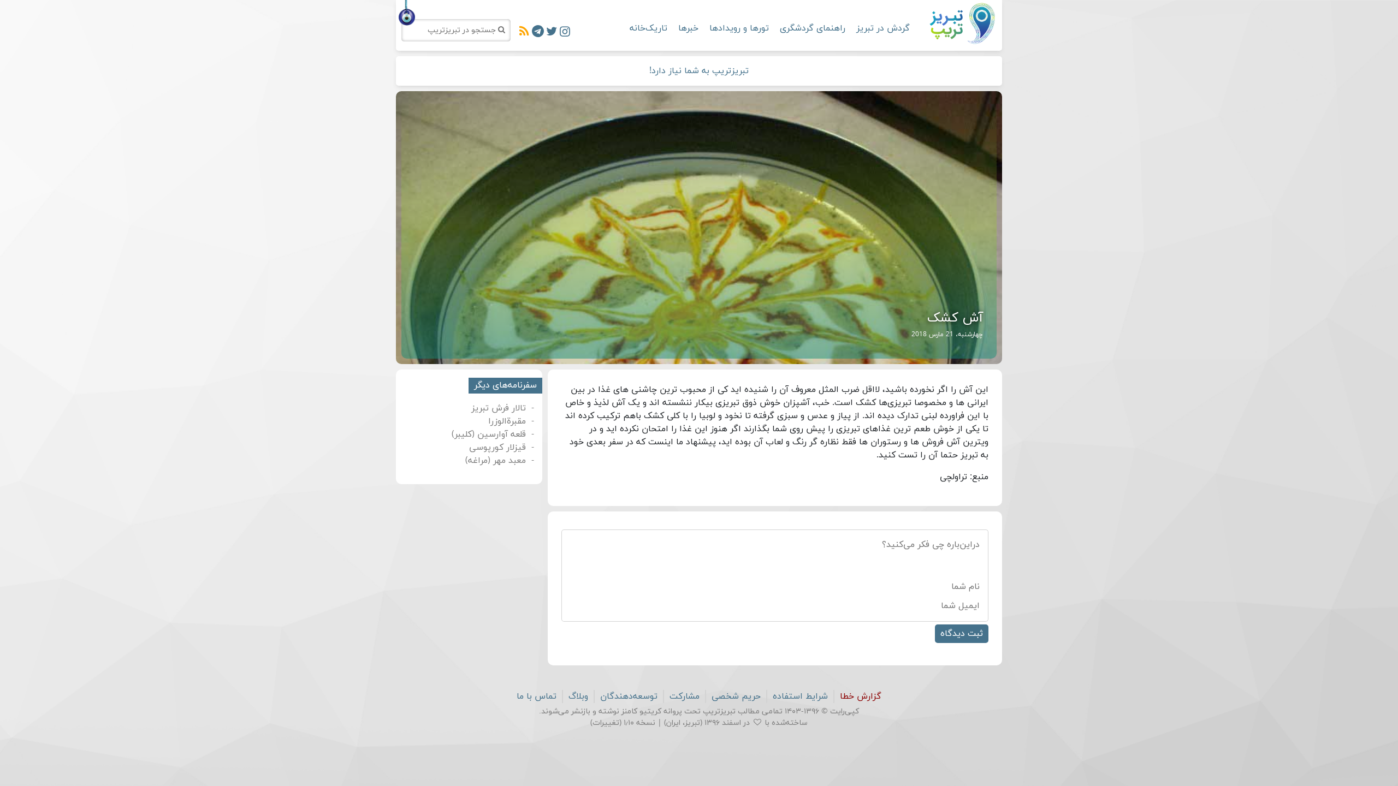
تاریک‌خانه (648, 28)
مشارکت (685, 696)
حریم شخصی (736, 696)
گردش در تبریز (883, 28)
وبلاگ (578, 696)
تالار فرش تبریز (498, 408)
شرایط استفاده (800, 696)
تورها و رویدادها (739, 28)
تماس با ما (536, 696)
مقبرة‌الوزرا (507, 421)
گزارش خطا (860, 696)
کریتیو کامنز (641, 711)
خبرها (688, 28)
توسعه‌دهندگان (628, 696)
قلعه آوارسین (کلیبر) (489, 434)
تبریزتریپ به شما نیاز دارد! (699, 71)
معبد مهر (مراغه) (495, 461)
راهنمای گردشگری (812, 28)
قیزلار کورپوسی (497, 448)
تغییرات (606, 723)
